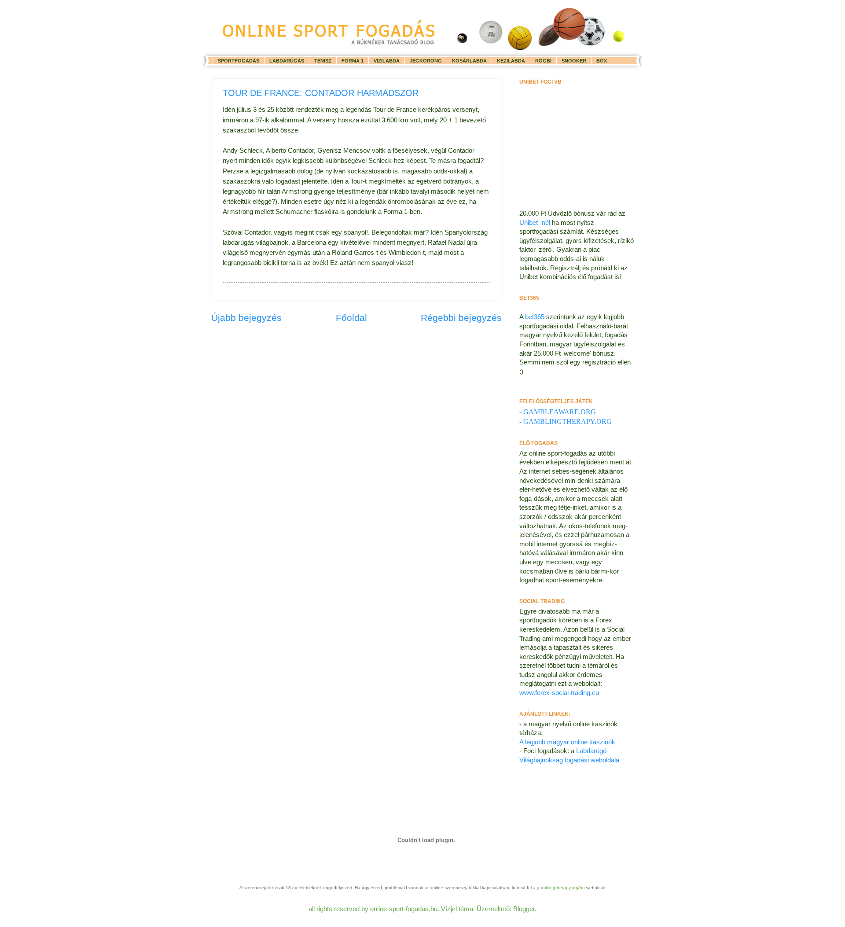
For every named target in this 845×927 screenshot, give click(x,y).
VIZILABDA (387, 60)
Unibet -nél (535, 222)
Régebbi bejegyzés (461, 318)
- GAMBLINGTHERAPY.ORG (565, 421)
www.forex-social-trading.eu (559, 692)
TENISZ (322, 60)
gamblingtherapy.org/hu (561, 887)
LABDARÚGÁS (286, 60)
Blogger (524, 908)
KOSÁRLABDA (469, 60)
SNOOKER (574, 60)
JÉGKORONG (426, 60)
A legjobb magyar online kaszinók (567, 742)
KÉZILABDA (511, 60)
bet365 (535, 316)
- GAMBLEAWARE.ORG (557, 412)
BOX (601, 60)
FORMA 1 (353, 60)
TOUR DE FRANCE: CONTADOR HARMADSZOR (321, 93)
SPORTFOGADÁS (238, 60)
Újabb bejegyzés (246, 318)
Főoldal (351, 318)
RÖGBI (543, 60)
